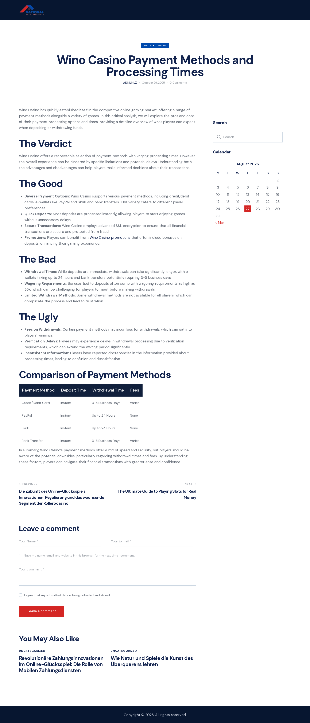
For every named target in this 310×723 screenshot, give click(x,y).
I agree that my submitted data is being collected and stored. (67, 595)
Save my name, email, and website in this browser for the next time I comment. (79, 555)
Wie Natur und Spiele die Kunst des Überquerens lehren (152, 661)
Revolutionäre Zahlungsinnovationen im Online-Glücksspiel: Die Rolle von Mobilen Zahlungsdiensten (61, 664)
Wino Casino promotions (110, 237)
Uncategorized (155, 45)
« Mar (219, 222)
